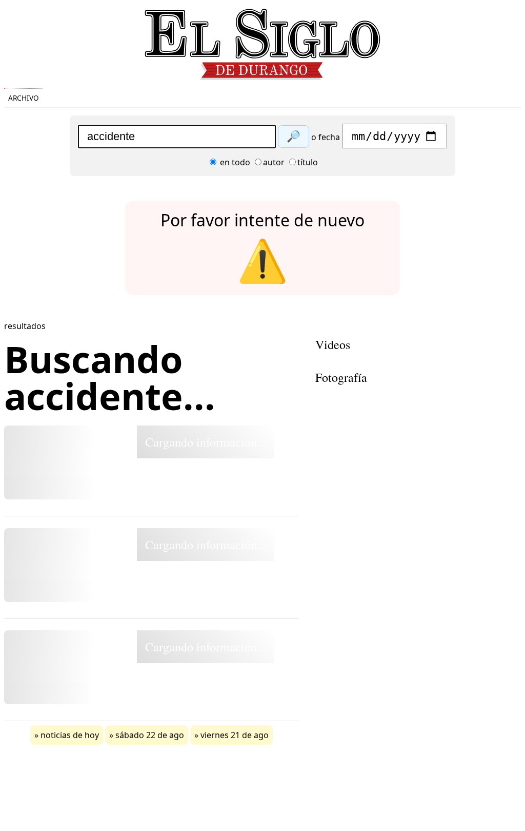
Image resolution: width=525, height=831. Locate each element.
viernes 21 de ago (234, 735)
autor (274, 162)
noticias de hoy (70, 735)
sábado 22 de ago (149, 735)
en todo (234, 162)
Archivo (23, 98)
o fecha (325, 137)
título (307, 162)
